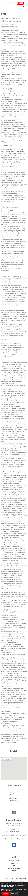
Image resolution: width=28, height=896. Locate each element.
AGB (14, 857)
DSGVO (8, 890)
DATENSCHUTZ (14, 865)
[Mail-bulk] (14, 812)
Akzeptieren (5, 893)
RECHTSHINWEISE (14, 870)
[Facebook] (14, 845)
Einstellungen (14, 893)
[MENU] (24, 7)
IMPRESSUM (14, 860)
